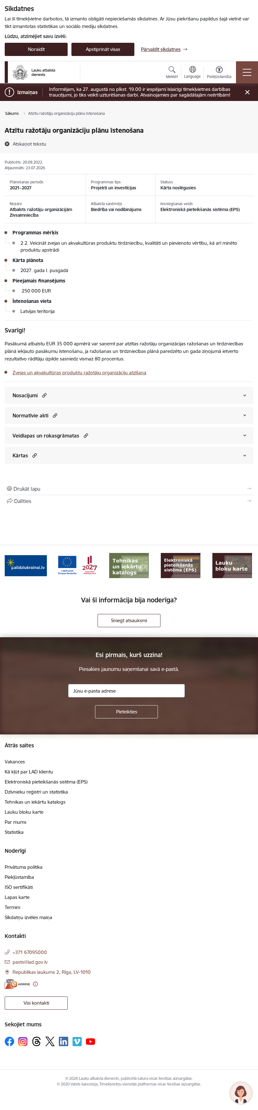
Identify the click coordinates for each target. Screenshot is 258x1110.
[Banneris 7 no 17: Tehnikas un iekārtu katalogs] (77, 565)
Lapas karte (17, 897)
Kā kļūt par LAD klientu (29, 772)
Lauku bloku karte (24, 812)
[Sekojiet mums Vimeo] (77, 1041)
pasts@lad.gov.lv (30, 962)
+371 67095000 (30, 952)
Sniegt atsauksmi (129, 620)
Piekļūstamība (19, 877)
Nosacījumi (25, 395)
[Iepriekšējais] (13, 565)
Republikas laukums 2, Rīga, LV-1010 (52, 972)
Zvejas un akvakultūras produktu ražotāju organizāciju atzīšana (79, 373)
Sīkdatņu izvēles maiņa (28, 917)
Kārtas (20, 455)
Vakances (15, 762)
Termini (12, 907)
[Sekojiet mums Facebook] (9, 1041)
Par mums (15, 822)
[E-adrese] (17, 984)
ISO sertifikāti (19, 887)
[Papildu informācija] (35, 984)
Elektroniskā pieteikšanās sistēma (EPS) (46, 782)
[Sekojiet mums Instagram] (23, 1041)
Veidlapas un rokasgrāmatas (46, 435)
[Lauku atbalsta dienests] (34, 72)
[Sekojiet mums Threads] (36, 1041)
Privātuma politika (23, 867)
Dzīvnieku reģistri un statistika (36, 792)
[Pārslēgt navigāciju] (247, 72)
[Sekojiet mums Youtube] (90, 1041)
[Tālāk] (245, 565)
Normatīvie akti (30, 415)
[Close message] (247, 92)
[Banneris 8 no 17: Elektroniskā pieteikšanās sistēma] (129, 565)
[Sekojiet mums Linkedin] (63, 1041)
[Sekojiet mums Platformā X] (50, 1041)
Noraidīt (36, 49)
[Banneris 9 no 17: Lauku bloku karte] (180, 565)
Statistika (14, 832)
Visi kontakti (36, 1003)
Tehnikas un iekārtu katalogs (35, 802)
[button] (44, 395)
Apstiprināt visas (103, 49)
